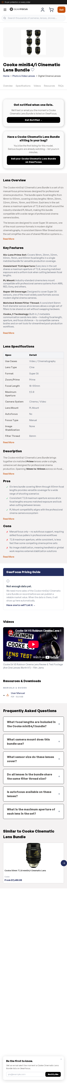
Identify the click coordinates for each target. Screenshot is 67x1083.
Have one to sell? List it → (20, 605)
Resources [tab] (49, 85)
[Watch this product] (32, 70)
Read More (8, 239)
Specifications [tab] (23, 85)
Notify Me (53, 1074)
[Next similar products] (64, 863)
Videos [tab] (37, 85)
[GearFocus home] (19, 9)
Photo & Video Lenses (23, 76)
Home (6, 76)
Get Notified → (33, 120)
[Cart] (51, 9)
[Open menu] (5, 9)
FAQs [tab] (61, 85)
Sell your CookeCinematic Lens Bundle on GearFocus (33, 160)
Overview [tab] (8, 85)
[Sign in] (42, 9)
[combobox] (33, 18)
